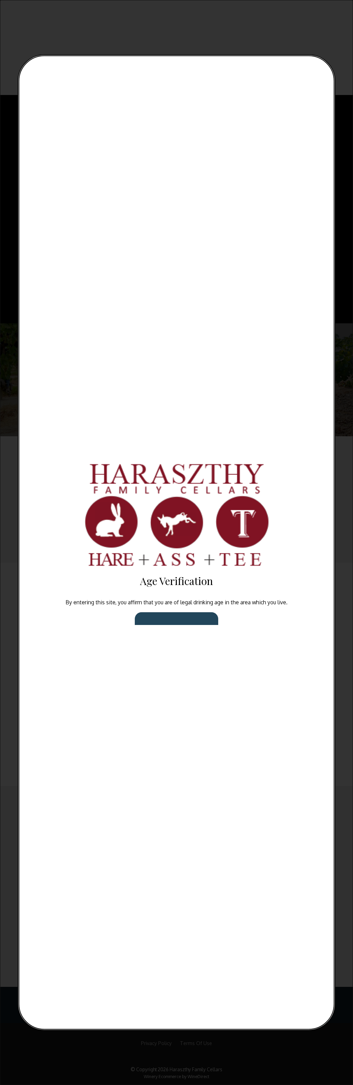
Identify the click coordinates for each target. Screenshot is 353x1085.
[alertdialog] (176, 542)
